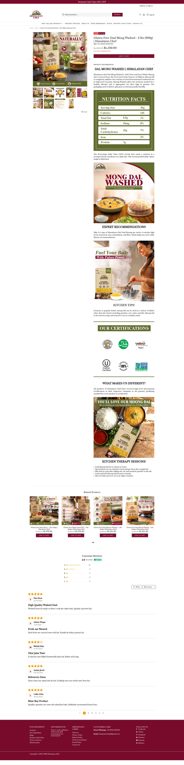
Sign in (150, 6)
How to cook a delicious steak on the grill (59, 731)
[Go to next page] (103, 713)
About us (75, 732)
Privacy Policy (77, 735)
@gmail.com (109, 734)
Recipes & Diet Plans (37, 738)
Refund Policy (77, 737)
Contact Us (76, 745)
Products (33, 730)
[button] (77, 565)
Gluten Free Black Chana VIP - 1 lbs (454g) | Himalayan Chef (76, 528)
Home (31, 28)
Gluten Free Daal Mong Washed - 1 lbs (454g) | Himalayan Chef (139, 528)
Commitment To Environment (57, 735)
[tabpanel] (108, 518)
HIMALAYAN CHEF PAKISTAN (36, 14)
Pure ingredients (35, 733)
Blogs (32, 735)
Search (117, 14)
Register (142, 6)
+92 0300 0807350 (113, 730)
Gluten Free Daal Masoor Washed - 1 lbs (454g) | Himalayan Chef (108, 528)
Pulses (37, 28)
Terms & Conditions (79, 740)
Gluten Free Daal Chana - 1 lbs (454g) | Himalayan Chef (44, 528)
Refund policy (35, 742)
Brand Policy (76, 742)
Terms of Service (36, 740)
